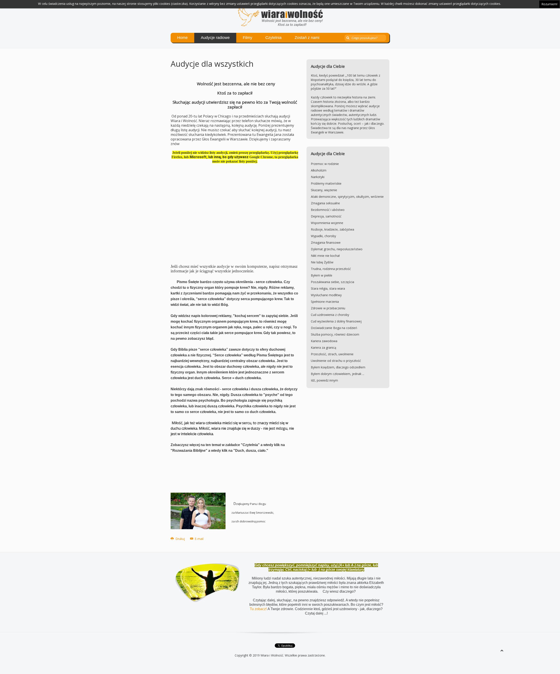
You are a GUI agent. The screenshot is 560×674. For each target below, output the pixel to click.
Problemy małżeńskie (326, 183)
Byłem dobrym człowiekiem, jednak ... (337, 374)
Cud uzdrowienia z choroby (330, 315)
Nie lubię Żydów (322, 262)
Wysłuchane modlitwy (326, 295)
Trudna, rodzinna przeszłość (331, 269)
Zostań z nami (307, 37)
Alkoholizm (318, 170)
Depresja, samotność (326, 216)
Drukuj (180, 539)
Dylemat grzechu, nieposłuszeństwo (336, 249)
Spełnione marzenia (325, 301)
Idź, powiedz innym (324, 380)
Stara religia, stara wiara (328, 288)
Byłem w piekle (321, 275)
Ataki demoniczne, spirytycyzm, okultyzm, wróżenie (347, 196)
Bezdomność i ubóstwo (328, 210)
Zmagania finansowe (326, 242)
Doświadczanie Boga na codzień (334, 328)
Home (182, 37)
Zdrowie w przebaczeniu (328, 308)
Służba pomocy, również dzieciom (335, 334)
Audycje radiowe (215, 37)
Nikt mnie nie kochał (325, 256)
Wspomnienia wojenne (327, 223)
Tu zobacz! (259, 609)
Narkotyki (317, 177)
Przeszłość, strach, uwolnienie (332, 354)
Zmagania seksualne (325, 203)
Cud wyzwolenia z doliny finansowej (336, 321)
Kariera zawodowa (324, 341)
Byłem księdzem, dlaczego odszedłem (338, 367)
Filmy (247, 37)
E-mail (198, 539)
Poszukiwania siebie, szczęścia (332, 282)
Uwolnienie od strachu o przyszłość (336, 361)
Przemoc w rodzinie (325, 164)
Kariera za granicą (323, 347)
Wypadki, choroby (323, 236)
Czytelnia (273, 37)
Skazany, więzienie (324, 190)
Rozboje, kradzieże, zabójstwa (332, 229)
